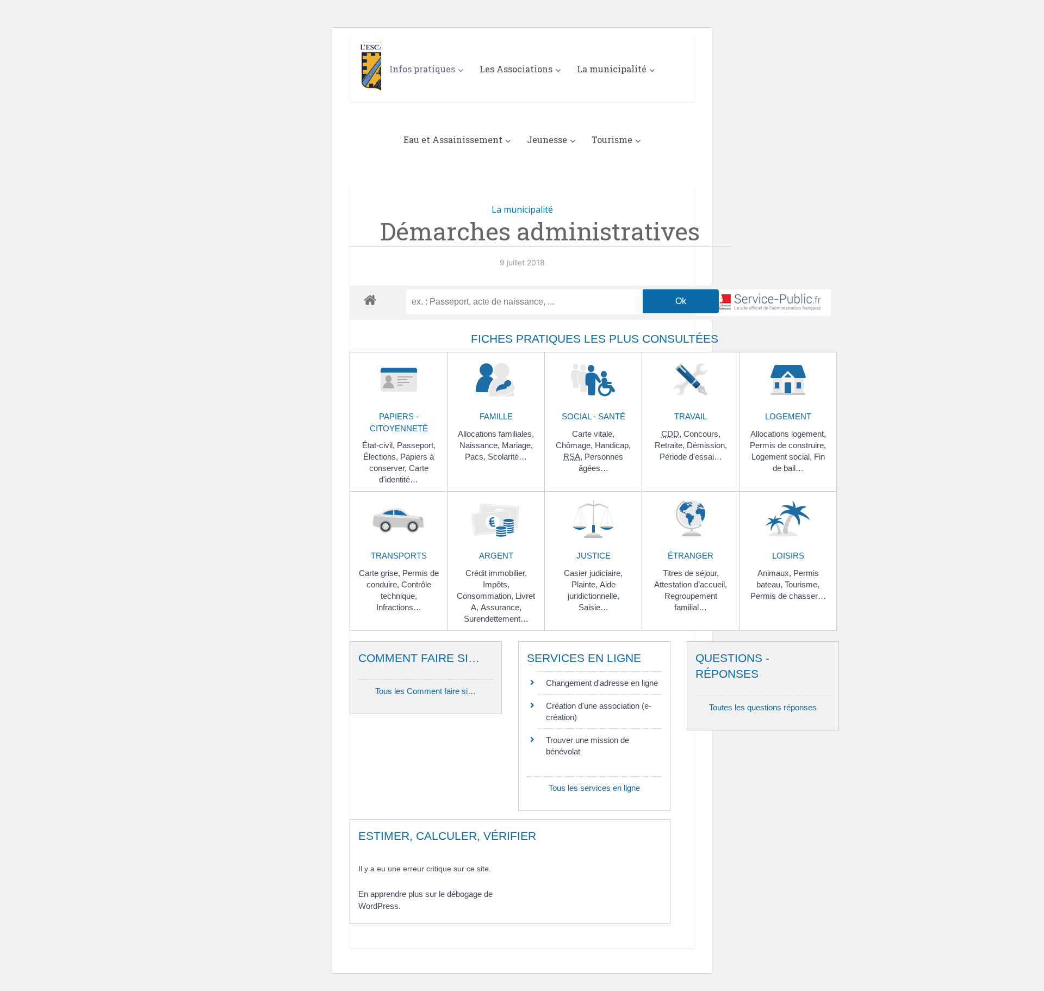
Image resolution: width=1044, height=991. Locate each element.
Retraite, (671, 445)
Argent (496, 555)
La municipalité (612, 69)
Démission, (707, 445)
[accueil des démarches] (370, 299)
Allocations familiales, (496, 433)
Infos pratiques (422, 69)
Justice (593, 555)
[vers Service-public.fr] (763, 302)
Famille (496, 416)
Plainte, (585, 584)
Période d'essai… (691, 456)
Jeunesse (547, 139)
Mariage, (517, 445)
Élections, (381, 456)
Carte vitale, (593, 433)
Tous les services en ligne (594, 787)
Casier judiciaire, (593, 573)
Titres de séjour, (691, 573)
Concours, (701, 433)
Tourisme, (802, 584)
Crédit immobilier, (496, 573)
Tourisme (612, 139)
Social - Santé (593, 416)
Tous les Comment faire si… (425, 691)
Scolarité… (507, 456)
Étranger (690, 555)
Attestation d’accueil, (690, 584)
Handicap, (613, 445)
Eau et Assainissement (452, 139)
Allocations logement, (788, 433)
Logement (788, 416)
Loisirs (788, 555)
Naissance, (480, 445)
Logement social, (782, 456)
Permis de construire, (788, 445)
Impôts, (496, 584)
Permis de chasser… (788, 595)
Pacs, (476, 456)
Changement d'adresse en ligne (602, 682)
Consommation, (486, 595)
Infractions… (398, 607)
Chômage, (575, 445)
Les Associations (516, 69)
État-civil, (379, 445)
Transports (399, 555)
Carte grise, (380, 573)
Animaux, (775, 573)
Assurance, (501, 607)
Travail (690, 416)
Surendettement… (496, 618)
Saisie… (593, 607)
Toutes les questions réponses (763, 707)
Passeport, (416, 445)
